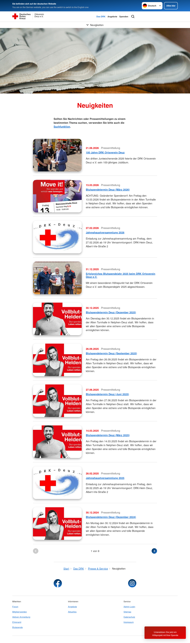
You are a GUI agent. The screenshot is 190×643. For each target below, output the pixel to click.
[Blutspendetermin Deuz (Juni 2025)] (57, 400)
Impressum (129, 622)
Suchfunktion (62, 126)
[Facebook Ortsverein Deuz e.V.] (58, 583)
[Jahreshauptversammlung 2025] (57, 482)
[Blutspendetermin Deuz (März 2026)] (57, 196)
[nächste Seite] (154, 551)
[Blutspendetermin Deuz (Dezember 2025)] (57, 319)
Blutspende (17, 627)
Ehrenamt (16, 622)
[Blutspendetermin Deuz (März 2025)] (57, 441)
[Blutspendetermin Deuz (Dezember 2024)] (57, 523)
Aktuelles (72, 611)
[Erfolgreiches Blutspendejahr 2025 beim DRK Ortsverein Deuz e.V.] (57, 278)
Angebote (112, 16)
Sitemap (127, 611)
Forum (15, 606)
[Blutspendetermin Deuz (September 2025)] (57, 360)
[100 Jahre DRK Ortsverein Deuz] (57, 155)
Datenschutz (129, 616)
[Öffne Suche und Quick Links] (133, 16)
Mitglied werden (19, 611)
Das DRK (100, 16)
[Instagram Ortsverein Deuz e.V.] (132, 583)
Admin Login (129, 606)
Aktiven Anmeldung (21, 616)
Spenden (123, 16)
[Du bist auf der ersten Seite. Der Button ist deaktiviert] (35, 551)
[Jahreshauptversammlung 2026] (57, 237)
